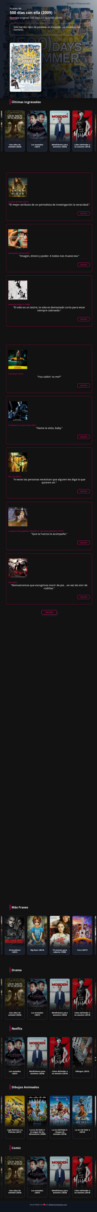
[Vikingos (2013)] (60, 1053)
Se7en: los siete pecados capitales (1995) (82, 146)
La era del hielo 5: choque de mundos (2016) (37, 1132)
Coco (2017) (60, 950)
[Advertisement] (48, 645)
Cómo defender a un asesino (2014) (60, 145)
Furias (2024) (82, 1071)
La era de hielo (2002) (82, 1131)
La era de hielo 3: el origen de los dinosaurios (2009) (14, 1132)
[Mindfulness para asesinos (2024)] (37, 126)
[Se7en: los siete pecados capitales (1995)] (82, 126)
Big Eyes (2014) (14, 950)
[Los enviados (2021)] (15, 126)
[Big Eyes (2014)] (15, 932)
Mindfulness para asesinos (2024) (37, 145)
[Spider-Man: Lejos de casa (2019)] (82, 932)
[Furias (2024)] (82, 1053)
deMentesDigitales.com (58, 1204)
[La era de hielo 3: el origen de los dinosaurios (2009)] (15, 1112)
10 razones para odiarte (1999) (37, 951)
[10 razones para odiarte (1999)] (37, 932)
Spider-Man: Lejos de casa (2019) (82, 951)
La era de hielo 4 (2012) (59, 1131)
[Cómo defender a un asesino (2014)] (60, 126)
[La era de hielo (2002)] (82, 1112)
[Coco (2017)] (60, 932)
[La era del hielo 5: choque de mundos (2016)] (37, 1112)
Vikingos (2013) (60, 1071)
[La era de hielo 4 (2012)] (60, 1112)
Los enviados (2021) (15, 145)
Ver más (83, 213)
